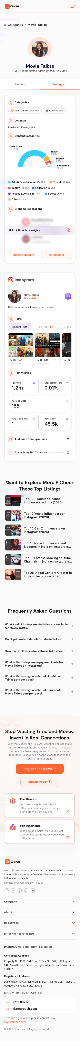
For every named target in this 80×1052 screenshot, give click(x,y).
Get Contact (56, 255)
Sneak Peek (37, 782)
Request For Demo (37, 769)
